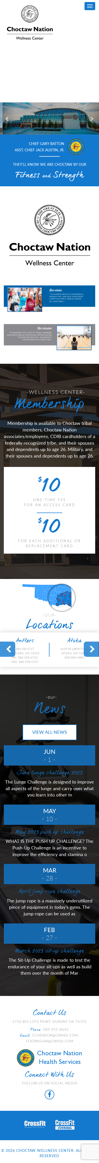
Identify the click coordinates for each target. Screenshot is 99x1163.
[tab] (25, 649)
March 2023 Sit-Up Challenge (49, 951)
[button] (7, 118)
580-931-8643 (56, 1029)
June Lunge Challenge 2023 (49, 773)
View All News (49, 732)
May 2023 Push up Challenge (49, 832)
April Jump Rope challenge (49, 891)
